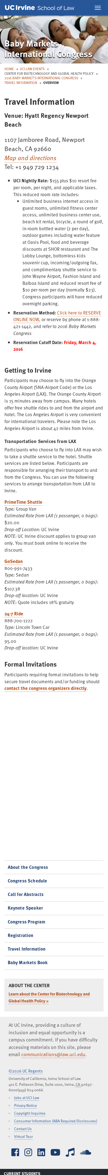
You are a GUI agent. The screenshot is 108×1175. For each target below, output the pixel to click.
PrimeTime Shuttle (23, 501)
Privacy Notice (25, 1105)
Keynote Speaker (25, 907)
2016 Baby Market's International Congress (41, 77)
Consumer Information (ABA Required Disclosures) (55, 1121)
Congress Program (26, 921)
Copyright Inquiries (30, 1113)
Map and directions (30, 157)
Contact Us (23, 1129)
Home (9, 68)
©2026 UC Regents (26, 1071)
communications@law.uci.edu (53, 1054)
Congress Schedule (27, 880)
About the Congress (28, 867)
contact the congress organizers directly (45, 688)
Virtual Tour (23, 1136)
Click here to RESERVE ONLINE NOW (57, 316)
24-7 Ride (13, 613)
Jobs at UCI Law (26, 1097)
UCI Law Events (32, 68)
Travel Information (20, 82)
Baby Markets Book (28, 962)
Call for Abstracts (26, 894)
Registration (21, 935)
